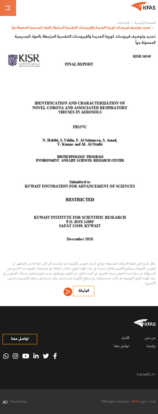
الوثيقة (83, 290)
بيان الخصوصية (146, 374)
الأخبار (125, 338)
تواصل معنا (121, 346)
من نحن (150, 338)
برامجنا (151, 346)
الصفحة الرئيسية (145, 23)
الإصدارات (123, 23)
